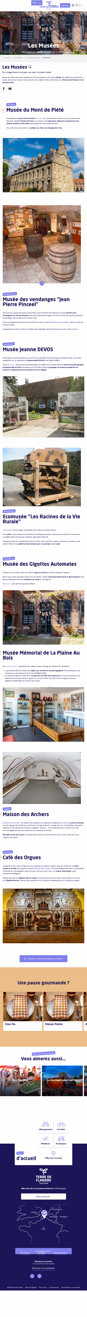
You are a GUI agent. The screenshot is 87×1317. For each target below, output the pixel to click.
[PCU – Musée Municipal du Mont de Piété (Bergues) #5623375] (43, 166)
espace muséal (11, 666)
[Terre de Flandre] (49, 5)
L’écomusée (7, 530)
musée (39, 118)
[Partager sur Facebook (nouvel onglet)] (3, 89)
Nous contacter (43, 1196)
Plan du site (43, 1287)
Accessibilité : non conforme (70, 1287)
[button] (80, 5)
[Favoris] (76, 5)
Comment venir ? (43, 1251)
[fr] (80, 5)
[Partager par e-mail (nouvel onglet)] (9, 89)
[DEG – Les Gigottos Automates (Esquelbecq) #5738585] (43, 618)
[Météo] (72, 6)
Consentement (54, 1287)
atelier (8, 584)
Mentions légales (31, 1287)
